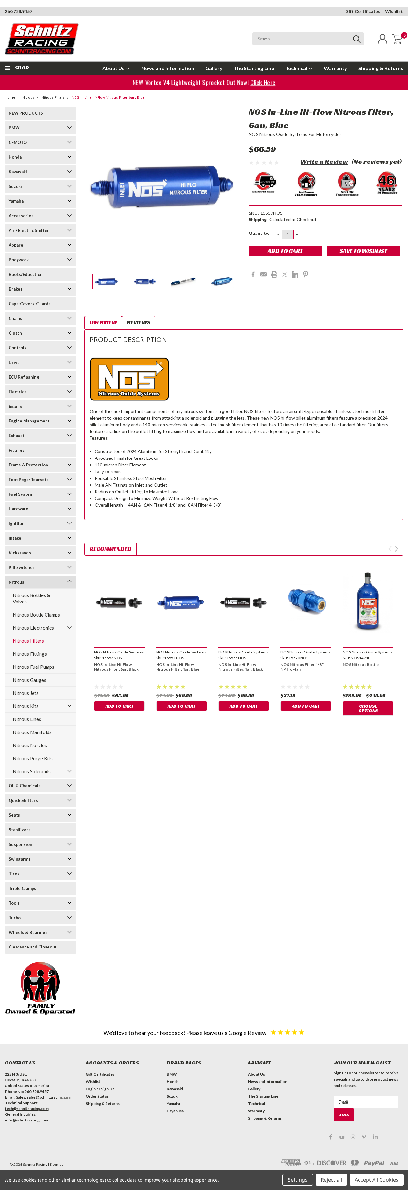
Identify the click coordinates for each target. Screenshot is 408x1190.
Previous (92, 185)
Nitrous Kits (26, 706)
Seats (14, 815)
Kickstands (20, 552)
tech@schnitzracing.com (27, 1108)
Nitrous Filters (53, 98)
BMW (14, 127)
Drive (14, 362)
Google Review (248, 1032)
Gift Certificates (362, 11)
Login (91, 1088)
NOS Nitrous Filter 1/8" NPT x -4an (302, 667)
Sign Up (107, 1088)
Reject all (331, 1179)
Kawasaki (18, 171)
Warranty (335, 68)
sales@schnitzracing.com (49, 1097)
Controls (17, 347)
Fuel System (21, 494)
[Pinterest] (305, 274)
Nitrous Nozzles (30, 745)
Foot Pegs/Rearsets (29, 479)
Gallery (213, 68)
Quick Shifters (23, 800)
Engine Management (29, 420)
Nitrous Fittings (30, 654)
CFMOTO (18, 142)
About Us (114, 68)
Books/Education (26, 274)
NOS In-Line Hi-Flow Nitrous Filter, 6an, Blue (108, 98)
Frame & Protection (28, 464)
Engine (15, 406)
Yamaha (16, 201)
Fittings (17, 450)
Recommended (111, 548)
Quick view (119, 602)
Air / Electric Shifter (29, 230)
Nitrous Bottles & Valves (31, 598)
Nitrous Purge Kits (33, 758)
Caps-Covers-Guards (30, 303)
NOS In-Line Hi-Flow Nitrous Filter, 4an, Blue (177, 667)
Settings (298, 1179)
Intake (15, 538)
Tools (14, 902)
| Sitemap (55, 1164)
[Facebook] (253, 274)
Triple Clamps (22, 888)
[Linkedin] (295, 274)
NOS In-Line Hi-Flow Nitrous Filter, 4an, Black (240, 667)
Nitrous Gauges (29, 680)
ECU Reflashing (24, 376)
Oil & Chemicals (24, 785)
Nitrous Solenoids (32, 771)
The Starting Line (254, 68)
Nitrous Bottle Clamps (36, 614)
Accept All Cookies (376, 1179)
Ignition (17, 523)
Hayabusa (175, 1110)
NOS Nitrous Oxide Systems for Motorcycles (295, 134)
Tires (14, 873)
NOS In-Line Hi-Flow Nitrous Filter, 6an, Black (116, 667)
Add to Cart (120, 706)
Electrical (18, 391)
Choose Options (368, 708)
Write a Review (324, 161)
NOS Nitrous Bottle (361, 664)
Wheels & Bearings (28, 932)
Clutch (15, 332)
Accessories (21, 215)
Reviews (138, 322)
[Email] (263, 274)
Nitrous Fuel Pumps (33, 667)
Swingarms (20, 859)
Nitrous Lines (27, 719)
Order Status (97, 1096)
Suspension (20, 844)
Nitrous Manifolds (32, 732)
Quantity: (259, 233)
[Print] (274, 274)
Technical (296, 68)
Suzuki (15, 186)
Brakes (16, 289)
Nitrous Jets (26, 693)
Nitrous (28, 98)
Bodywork (19, 259)
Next (235, 185)
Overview (103, 322)
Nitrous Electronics (33, 628)
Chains (15, 318)
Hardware (18, 508)
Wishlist (394, 11)
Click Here (261, 82)
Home (10, 98)
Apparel (17, 245)
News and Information (167, 68)
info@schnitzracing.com (26, 1120)
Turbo (15, 917)
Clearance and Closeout (33, 946)
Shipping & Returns (380, 68)
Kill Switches (22, 567)
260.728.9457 (18, 11)
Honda (15, 157)
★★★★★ (287, 1031)
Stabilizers (20, 829)
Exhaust (17, 435)
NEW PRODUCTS (26, 113)
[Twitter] (284, 274)
